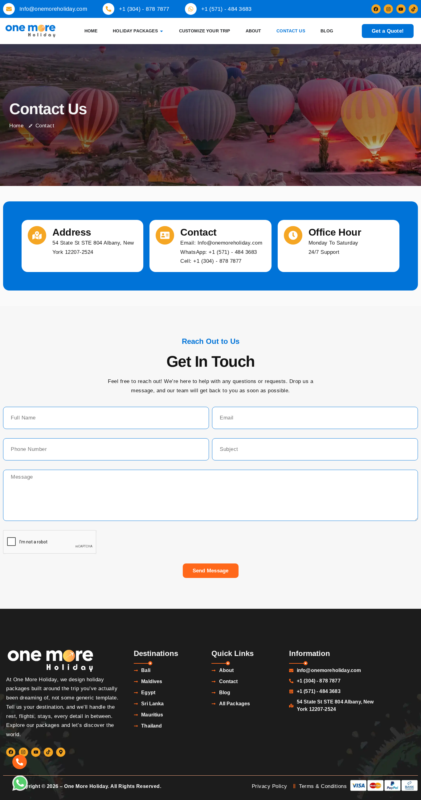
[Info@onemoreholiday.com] (9, 9)
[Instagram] (388, 9)
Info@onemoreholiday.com (53, 9)
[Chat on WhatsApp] (20, 783)
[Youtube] (401, 9)
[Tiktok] (413, 9)
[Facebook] (376, 9)
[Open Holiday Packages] (161, 31)
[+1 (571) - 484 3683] (191, 9)
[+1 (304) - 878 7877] (108, 9)
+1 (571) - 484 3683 (226, 9)
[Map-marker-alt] (60, 752)
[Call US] (19, 762)
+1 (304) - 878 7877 (144, 9)
